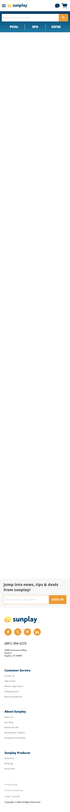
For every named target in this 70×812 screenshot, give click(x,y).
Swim (56, 27)
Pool (14, 27)
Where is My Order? (13, 686)
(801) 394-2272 (15, 643)
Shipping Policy (11, 691)
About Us (8, 717)
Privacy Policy (10, 784)
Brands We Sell (11, 727)
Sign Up (58, 599)
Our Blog (8, 722)
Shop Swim (9, 768)
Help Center (10, 681)
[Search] (63, 17)
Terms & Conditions (13, 790)
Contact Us (9, 675)
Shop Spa (8, 763)
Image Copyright (12, 796)
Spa (35, 27)
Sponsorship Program (14, 732)
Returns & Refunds (13, 696)
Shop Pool (9, 758)
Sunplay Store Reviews (15, 737)
